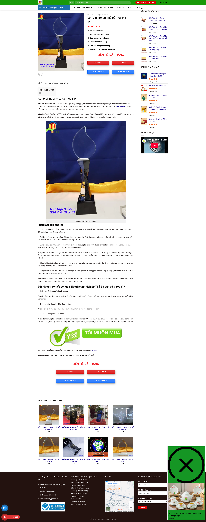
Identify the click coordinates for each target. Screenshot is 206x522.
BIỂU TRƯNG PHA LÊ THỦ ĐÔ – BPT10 (49, 428)
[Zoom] (40, 74)
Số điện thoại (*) (144, 490)
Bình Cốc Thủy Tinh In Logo (79, 482)
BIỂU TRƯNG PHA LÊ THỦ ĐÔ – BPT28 (73, 461)
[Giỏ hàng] (142, 7)
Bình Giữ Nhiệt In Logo (78, 485)
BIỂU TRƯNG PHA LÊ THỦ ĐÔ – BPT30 (123, 428)
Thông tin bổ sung (51, 83)
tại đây (94, 350)
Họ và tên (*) (143, 482)
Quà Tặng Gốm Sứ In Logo (79, 480)
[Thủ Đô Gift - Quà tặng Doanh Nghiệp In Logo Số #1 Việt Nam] (51, 2)
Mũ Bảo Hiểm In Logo (77, 496)
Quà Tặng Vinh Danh (102, 15)
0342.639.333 (52, 495)
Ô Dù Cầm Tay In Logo (78, 501)
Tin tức (130, 8)
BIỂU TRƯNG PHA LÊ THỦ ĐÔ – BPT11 (123, 461)
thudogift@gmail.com (51, 499)
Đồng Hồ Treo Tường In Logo (80, 488)
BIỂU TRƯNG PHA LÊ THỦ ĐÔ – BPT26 (98, 428)
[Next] (45, 73)
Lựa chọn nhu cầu (145, 498)
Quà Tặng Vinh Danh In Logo (80, 491)
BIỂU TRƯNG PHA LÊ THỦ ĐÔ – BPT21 (73, 428)
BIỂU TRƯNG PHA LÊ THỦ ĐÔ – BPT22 (98, 461)
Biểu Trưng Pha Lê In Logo (79, 493)
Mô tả (40, 83)
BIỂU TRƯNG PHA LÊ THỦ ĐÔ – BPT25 (49, 461)
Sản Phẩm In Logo (89, 8)
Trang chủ (90, 15)
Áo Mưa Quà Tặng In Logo (79, 499)
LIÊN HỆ (138, 8)
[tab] (40, 83)
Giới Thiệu (76, 8)
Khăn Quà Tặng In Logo (78, 504)
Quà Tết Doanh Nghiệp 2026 (112, 8)
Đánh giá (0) (63, 83)
